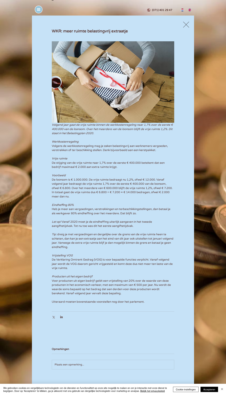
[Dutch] (182, 10)
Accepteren (209, 389)
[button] (39, 9)
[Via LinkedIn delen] (61, 317)
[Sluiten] (222, 389)
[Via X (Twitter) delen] (53, 317)
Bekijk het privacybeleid (152, 391)
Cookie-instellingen (186, 389)
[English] (189, 10)
